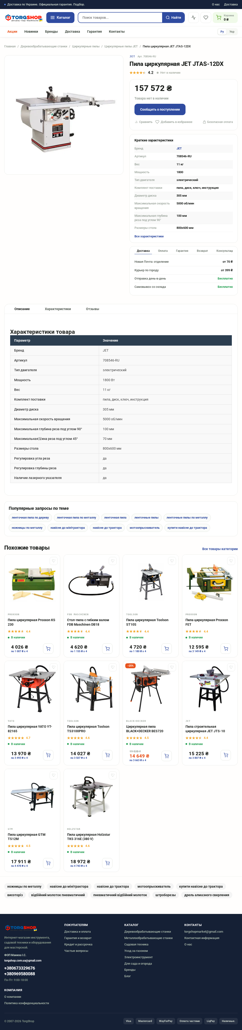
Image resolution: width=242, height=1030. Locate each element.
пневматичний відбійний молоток (120, 895)
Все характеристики (149, 236)
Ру (222, 31)
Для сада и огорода (138, 963)
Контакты (117, 31)
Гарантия (94, 31)
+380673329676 (19, 968)
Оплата (163, 251)
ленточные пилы (146, 517)
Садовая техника (136, 944)
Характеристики (58, 309)
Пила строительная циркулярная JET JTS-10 (205, 729)
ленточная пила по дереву (30, 517)
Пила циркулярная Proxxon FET (207, 622)
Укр (231, 31)
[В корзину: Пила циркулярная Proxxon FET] (225, 648)
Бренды (51, 31)
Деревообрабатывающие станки (44, 46)
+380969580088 (19, 974)
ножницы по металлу (27, 527)
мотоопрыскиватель (145, 527)
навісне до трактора (107, 527)
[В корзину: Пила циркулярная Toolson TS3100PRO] (107, 755)
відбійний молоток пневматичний (58, 895)
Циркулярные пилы (85, 46)
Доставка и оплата (77, 931)
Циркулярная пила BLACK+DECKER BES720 (144, 729)
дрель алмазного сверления (206, 895)
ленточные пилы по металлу (187, 517)
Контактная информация (201, 938)
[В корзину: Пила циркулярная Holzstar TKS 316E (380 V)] (107, 863)
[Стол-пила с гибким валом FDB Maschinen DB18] (91, 582)
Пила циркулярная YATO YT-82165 (30, 729)
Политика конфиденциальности (26, 1003)
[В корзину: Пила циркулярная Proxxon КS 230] (48, 648)
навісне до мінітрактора (68, 527)
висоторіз (15, 895)
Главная (10, 46)
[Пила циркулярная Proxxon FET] (210, 582)
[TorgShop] (23, 18)
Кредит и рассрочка (78, 944)
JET (132, 56)
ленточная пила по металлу (76, 517)
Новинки (31, 31)
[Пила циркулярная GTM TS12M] (32, 797)
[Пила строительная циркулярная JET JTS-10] (210, 689)
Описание (22, 309)
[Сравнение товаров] (193, 17)
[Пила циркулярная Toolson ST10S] (150, 582)
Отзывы (92, 309)
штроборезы (166, 895)
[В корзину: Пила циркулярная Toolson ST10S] (166, 648)
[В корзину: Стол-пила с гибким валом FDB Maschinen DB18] (107, 648)
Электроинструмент (138, 957)
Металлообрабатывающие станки (148, 938)
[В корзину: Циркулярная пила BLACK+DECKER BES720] (166, 756)
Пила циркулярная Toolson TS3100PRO (88, 729)
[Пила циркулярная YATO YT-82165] (32, 689)
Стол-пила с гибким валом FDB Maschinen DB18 (88, 622)
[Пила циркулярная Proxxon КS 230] (32, 582)
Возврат (202, 251)
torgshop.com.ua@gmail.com (22, 960)
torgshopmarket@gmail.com (203, 931)
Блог (127, 976)
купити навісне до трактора (187, 527)
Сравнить (145, 122)
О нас (216, 4)
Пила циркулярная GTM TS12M (26, 837)
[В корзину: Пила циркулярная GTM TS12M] (48, 863)
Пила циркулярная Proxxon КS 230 (31, 622)
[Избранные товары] (205, 17)
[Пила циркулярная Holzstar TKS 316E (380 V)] (91, 797)
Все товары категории (220, 549)
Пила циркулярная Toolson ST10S (147, 622)
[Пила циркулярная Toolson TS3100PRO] (91, 689)
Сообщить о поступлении (160, 109)
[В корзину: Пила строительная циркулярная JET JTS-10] (225, 755)
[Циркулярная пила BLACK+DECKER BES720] (150, 689)
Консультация (225, 251)
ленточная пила (115, 517)
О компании (12, 996)
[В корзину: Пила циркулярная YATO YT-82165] (48, 755)
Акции (12, 31)
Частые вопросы (76, 951)
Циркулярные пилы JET (121, 46)
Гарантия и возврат (77, 938)
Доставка (231, 4)
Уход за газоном (136, 951)
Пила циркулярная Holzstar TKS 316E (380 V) (88, 837)
